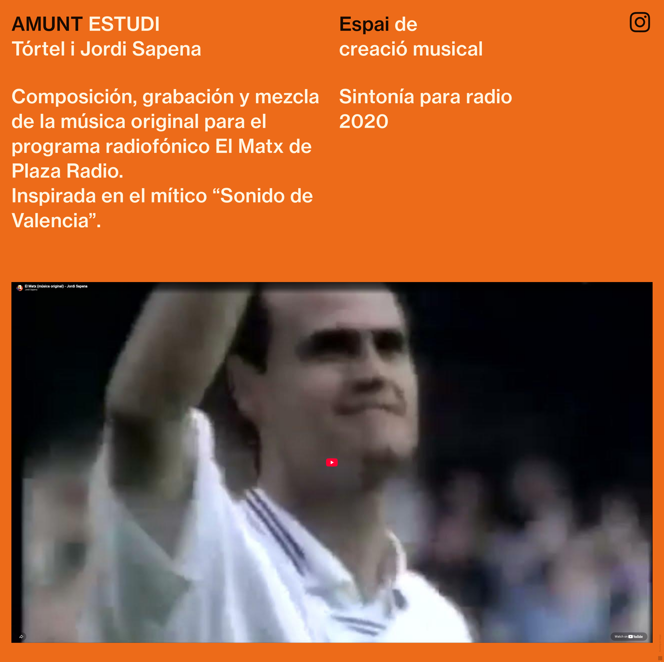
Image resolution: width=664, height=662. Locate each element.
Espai (364, 24)
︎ (640, 23)
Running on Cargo (660, 643)
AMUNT (47, 24)
